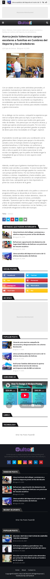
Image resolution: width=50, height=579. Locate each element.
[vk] (37, 285)
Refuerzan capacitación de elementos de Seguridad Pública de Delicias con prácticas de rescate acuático (30, 244)
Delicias (9, 30)
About (24, 570)
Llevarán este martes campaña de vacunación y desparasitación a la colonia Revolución (29, 344)
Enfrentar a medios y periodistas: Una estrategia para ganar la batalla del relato (29, 547)
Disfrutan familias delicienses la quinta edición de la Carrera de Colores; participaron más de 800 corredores (28, 366)
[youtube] (13, 291)
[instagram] (13, 285)
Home (17, 570)
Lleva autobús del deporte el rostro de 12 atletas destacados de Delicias (29, 254)
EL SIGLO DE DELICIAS (24, 574)
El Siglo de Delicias (10, 48)
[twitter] (37, 275)
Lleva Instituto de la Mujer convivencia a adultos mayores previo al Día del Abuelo (29, 233)
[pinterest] (37, 280)
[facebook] (13, 275)
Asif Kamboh (30, 576)
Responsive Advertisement (25, 12)
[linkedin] (36, 462)
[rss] (13, 280)
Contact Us (31, 570)
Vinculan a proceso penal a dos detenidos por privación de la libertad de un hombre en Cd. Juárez (29, 558)
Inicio (4, 30)
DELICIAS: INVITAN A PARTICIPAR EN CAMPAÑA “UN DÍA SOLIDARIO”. (30, 537)
